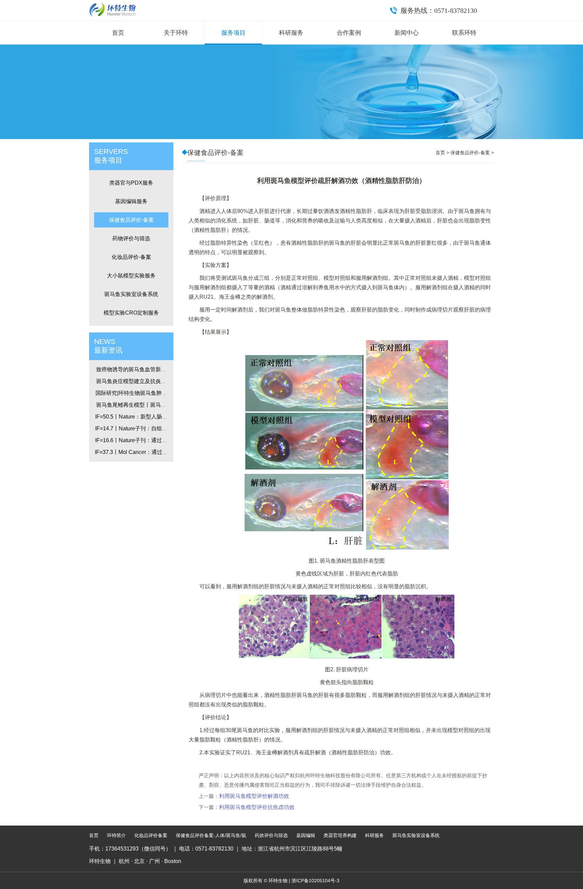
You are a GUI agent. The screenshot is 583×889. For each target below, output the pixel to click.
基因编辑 (305, 835)
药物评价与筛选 (131, 238)
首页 (118, 32)
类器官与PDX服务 (131, 183)
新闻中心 (406, 32)
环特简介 (116, 835)
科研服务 (291, 32)
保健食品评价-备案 (131, 220)
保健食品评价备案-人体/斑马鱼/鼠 (211, 835)
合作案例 (349, 32)
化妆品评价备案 (150, 835)
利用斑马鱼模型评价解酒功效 (254, 796)
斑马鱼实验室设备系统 (131, 294)
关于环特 (176, 32)
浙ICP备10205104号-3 (315, 880)
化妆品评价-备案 (131, 257)
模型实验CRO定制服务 (131, 313)
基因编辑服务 (131, 201)
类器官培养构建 (340, 835)
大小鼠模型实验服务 (131, 275)
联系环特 (464, 32)
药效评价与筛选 (271, 835)
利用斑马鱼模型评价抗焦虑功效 (257, 807)
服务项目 (233, 32)
